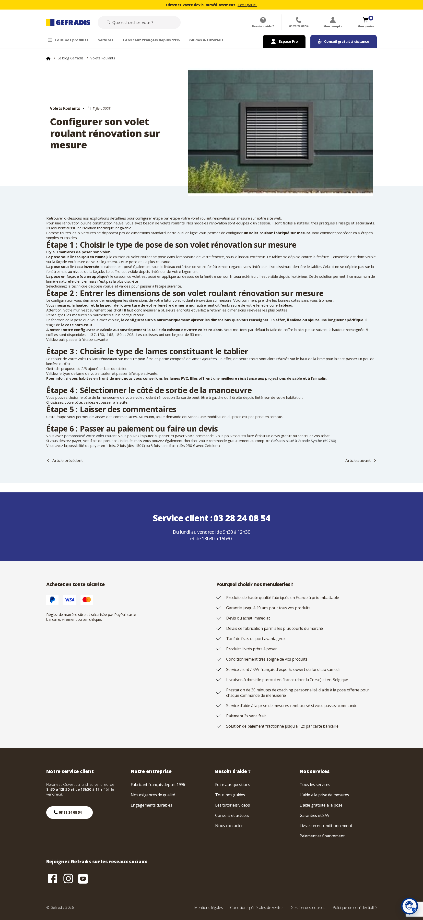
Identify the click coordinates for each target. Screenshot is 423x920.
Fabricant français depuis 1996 (158, 784)
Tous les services (315, 784)
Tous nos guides (230, 795)
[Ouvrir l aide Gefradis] (409, 906)
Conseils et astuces (232, 815)
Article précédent (67, 460)
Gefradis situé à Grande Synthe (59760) (303, 440)
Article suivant (358, 460)
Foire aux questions (232, 784)
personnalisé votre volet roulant (90, 435)
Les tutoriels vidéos (232, 805)
